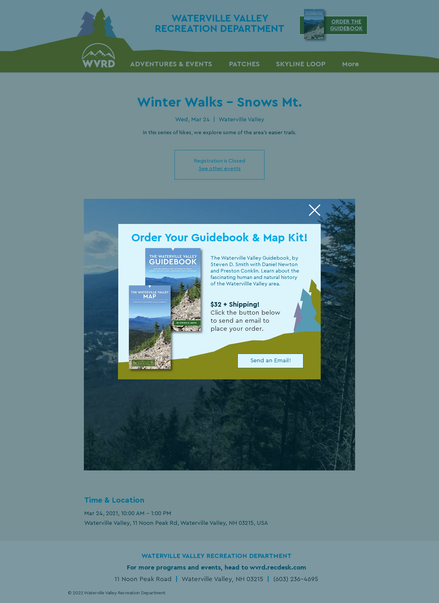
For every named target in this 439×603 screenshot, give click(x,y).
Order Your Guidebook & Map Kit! (219, 238)
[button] (314, 210)
